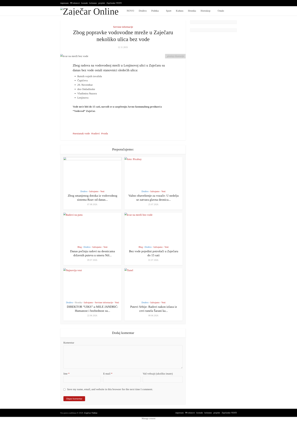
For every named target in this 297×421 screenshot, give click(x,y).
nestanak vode (82, 133)
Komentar (68, 342)
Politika (155, 10)
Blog (79, 247)
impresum (64, 3)
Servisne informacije (123, 27)
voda (105, 133)
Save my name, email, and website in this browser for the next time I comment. (110, 389)
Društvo (143, 10)
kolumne (93, 3)
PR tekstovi (75, 3)
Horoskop (205, 10)
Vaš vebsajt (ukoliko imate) (158, 373)
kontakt (84, 3)
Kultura (179, 10)
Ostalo (221, 10)
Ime (66, 373)
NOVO (130, 10)
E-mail (107, 373)
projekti (101, 3)
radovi (96, 133)
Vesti (102, 191)
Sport (168, 10)
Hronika (192, 10)
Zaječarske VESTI (114, 3)
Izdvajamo (93, 191)
